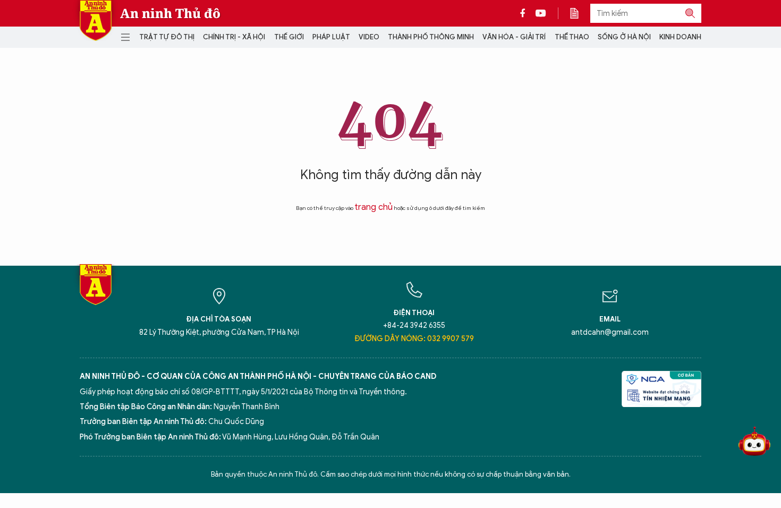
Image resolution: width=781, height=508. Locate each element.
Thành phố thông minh (431, 36)
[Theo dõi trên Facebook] (525, 13)
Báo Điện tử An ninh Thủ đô (95, 20)
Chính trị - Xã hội (234, 36)
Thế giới (289, 36)
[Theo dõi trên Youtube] (540, 13)
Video (369, 36)
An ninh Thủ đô (170, 13)
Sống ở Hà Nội (624, 36)
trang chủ (373, 207)
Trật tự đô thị (166, 36)
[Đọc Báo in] (579, 13)
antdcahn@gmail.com (610, 332)
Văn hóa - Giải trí (514, 36)
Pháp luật (331, 36)
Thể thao (572, 36)
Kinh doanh (680, 36)
